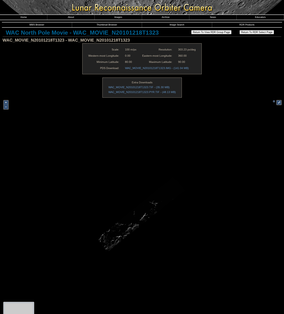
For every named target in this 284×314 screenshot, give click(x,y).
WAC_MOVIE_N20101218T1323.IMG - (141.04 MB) (157, 68)
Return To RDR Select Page (256, 32)
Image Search (177, 24)
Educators (260, 17)
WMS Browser (36, 24)
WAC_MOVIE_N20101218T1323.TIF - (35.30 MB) (139, 87)
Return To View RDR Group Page (211, 32)
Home (23, 17)
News (213, 17)
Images (118, 17)
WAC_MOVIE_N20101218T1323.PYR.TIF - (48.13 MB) (142, 92)
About (71, 17)
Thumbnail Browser (107, 24)
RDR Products (246, 24)
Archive (166, 17)
